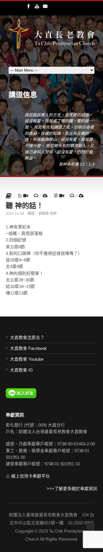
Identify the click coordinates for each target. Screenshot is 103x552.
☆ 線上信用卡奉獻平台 (28, 476)
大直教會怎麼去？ (27, 337)
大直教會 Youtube (26, 359)
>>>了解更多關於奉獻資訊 (72, 488)
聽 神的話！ (24, 205)
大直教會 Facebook (28, 348)
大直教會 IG (21, 370)
